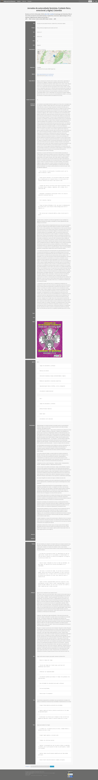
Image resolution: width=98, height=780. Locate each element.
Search (90, 1)
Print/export (29, 1)
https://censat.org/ (49, 75)
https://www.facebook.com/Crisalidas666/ (45, 74)
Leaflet (60, 63)
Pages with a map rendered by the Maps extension (40, 766)
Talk (48, 14)
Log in (96, 1)
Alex (46, 14)
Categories (27, 766)
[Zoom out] (38, 53)
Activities (52, 766)
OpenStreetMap (65, 63)
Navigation (19, 1)
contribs (52, 14)
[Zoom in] (38, 51)
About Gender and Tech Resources (36, 775)
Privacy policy (27, 775)
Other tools (24, 1)
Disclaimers (45, 775)
